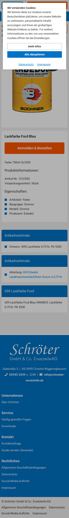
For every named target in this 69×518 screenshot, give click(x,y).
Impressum (44, 64)
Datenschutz (26, 64)
